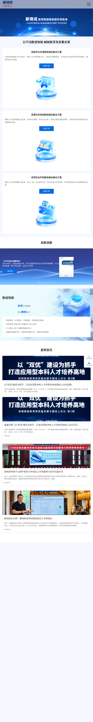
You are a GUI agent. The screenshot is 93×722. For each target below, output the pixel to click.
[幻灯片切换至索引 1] (39, 282)
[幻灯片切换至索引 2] (44, 282)
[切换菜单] (89, 4)
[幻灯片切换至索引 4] (53, 282)
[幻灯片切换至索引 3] (49, 282)
